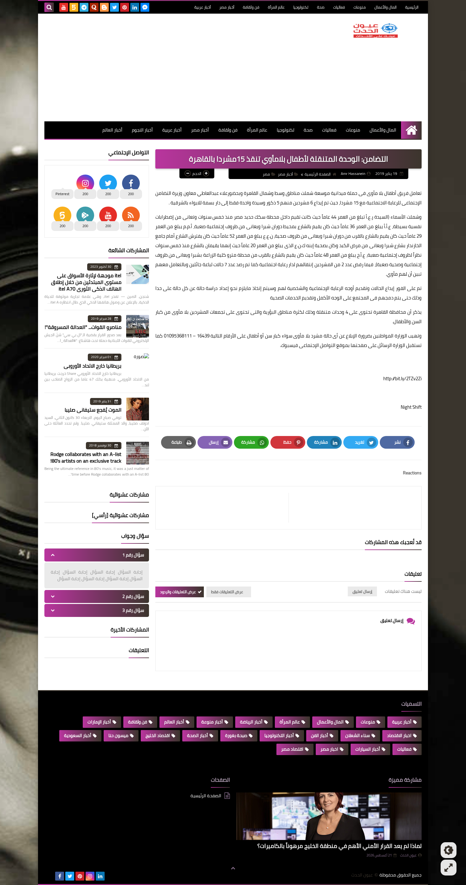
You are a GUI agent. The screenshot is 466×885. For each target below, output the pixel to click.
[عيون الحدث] (376, 30)
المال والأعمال (385, 7)
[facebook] (59, 876)
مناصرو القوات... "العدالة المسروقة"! (83, 327)
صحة (321, 7)
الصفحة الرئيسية (318, 174)
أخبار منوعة (212, 722)
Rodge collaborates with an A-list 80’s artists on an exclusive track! (85, 457)
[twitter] (114, 7)
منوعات (359, 7)
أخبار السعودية (77, 735)
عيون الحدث (408, 855)
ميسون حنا (118, 735)
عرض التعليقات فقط (227, 591)
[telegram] (84, 7)
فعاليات (339, 7)
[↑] (233, 868)
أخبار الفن (319, 735)
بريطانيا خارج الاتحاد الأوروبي (92, 365)
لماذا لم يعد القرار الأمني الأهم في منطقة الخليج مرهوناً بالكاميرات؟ (339, 846)
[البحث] (49, 7)
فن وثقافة (251, 7)
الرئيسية (411, 7)
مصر (266, 174)
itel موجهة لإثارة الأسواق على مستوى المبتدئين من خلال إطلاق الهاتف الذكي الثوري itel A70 (86, 282)
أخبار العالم (112, 130)
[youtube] (63, 7)
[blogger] (104, 7)
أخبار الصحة (197, 735)
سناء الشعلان (357, 735)
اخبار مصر (329, 749)
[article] (225, 508)
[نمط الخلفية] (448, 867)
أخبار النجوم (142, 130)
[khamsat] (73, 7)
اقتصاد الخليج (158, 735)
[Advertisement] (159, 67)
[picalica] (49, 876)
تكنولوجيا (300, 7)
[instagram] (90, 876)
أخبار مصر (226, 7)
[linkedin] (134, 7)
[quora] (94, 7)
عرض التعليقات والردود (178, 591)
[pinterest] (124, 7)
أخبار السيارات (367, 749)
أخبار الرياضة (251, 722)
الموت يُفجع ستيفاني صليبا (93, 409)
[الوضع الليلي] (448, 850)
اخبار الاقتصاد (399, 735)
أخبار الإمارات (99, 722)
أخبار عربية (202, 7)
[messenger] (144, 7)
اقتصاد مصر (292, 749)
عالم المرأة (276, 7)
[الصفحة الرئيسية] (411, 130)
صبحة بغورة (236, 735)
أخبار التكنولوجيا (279, 735)
